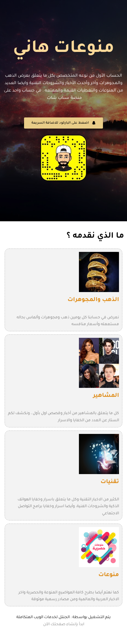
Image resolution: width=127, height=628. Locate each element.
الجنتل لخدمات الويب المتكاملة (43, 617)
